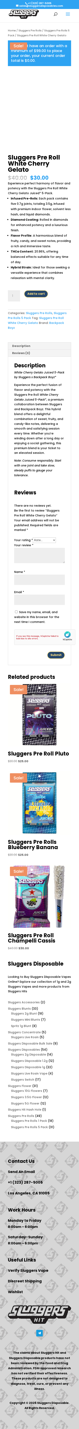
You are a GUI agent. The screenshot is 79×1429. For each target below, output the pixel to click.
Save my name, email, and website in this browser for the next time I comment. (36, 617)
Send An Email (21, 1171)
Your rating (23, 540)
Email (19, 592)
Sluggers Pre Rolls (30, 30)
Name (19, 572)
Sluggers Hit (50, 1353)
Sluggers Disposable (25, 1358)
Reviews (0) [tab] (21, 353)
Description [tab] (21, 346)
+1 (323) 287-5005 (39, 3)
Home (12, 30)
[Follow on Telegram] (39, 1333)
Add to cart (36, 294)
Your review (23, 545)
